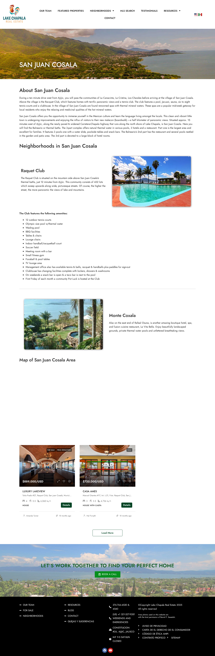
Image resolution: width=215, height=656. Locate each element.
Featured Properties (71, 11)
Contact (110, 18)
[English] (196, 14)
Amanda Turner (32, 515)
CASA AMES (90, 491)
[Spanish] (200, 14)
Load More (107, 533)
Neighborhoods (100, 11)
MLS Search (127, 11)
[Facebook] (104, 650)
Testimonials (149, 11)
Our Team (45, 11)
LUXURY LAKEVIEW (34, 491)
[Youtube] (110, 650)
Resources (170, 11)
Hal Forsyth (91, 515)
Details (66, 505)
